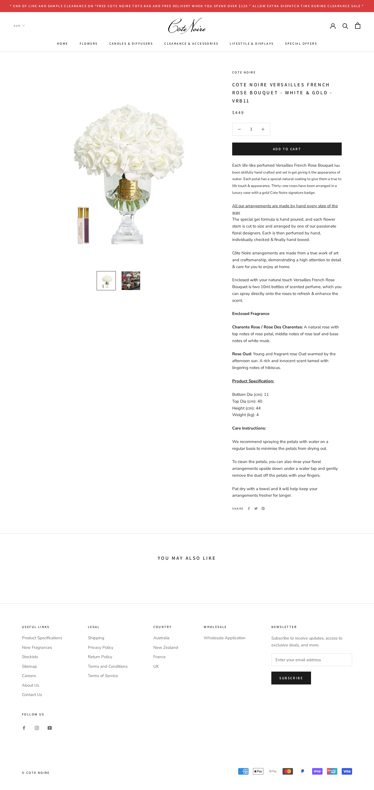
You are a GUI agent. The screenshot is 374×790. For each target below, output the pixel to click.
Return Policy (100, 657)
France (159, 657)
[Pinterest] (263, 508)
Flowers (89, 43)
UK (156, 666)
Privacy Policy (100, 647)
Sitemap (29, 666)
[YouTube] (50, 727)
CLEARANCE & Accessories (191, 43)
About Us (30, 685)
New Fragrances (37, 647)
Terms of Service (103, 675)
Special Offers (301, 43)
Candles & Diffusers (131, 43)
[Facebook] (249, 508)
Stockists (30, 657)
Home (62, 43)
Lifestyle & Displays (252, 43)
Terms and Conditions (108, 666)
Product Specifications (42, 638)
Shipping (96, 638)
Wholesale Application (225, 638)
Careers (29, 675)
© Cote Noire (36, 773)
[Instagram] (37, 727)
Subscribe (291, 678)
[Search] (345, 26)
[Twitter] (256, 508)
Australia (161, 638)
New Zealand (165, 647)
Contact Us (32, 694)
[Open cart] (357, 25)
